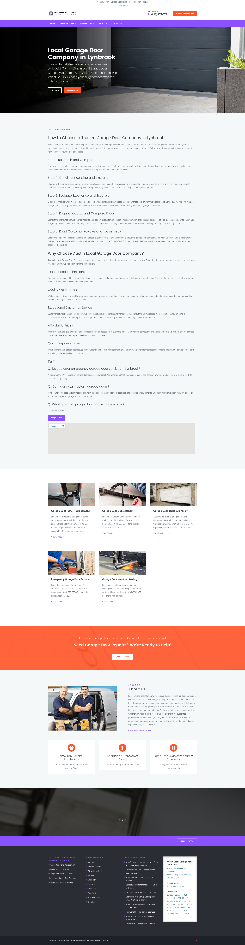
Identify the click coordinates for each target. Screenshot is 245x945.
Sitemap (106, 940)
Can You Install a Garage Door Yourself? (141, 892)
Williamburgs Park (95, 871)
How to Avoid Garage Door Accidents (140, 924)
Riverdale (91, 862)
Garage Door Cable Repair (59, 869)
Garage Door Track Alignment (61, 873)
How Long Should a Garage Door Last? (141, 912)
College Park (92, 888)
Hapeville (91, 884)
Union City (92, 880)
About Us (103, 23)
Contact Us (122, 5)
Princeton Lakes (94, 897)
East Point (92, 893)
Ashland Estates (94, 866)
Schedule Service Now (185, 13)
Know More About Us (137, 730)
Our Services (86, 23)
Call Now (55, 90)
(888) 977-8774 (159, 14)
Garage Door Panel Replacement (62, 865)
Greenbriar (92, 902)
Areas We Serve (66, 23)
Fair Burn (91, 875)
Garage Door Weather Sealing (61, 882)
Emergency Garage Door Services (62, 878)
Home (52, 23)
